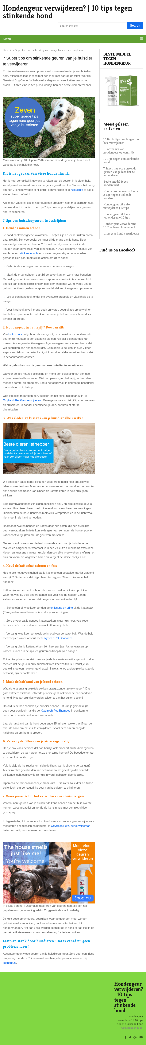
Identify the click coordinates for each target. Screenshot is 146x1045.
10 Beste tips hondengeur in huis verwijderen (121, 141)
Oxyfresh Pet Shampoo (55, 710)
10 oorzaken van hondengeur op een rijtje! (119, 150)
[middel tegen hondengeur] (121, 107)
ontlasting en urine (61, 607)
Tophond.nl (9, 962)
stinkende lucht (29, 253)
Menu (7, 39)
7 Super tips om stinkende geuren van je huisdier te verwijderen (119, 171)
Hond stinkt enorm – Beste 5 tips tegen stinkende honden (120, 194)
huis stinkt (77, 189)
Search (135, 25)
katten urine (15, 334)
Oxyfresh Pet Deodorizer (57, 638)
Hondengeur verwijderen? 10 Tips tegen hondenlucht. (120, 225)
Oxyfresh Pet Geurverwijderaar (22, 400)
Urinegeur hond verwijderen (121, 233)
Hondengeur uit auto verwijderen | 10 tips (116, 206)
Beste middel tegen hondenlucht (115, 183)
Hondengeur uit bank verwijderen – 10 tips (116, 215)
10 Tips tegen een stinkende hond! (121, 160)
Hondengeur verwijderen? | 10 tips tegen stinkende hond (67, 11)
